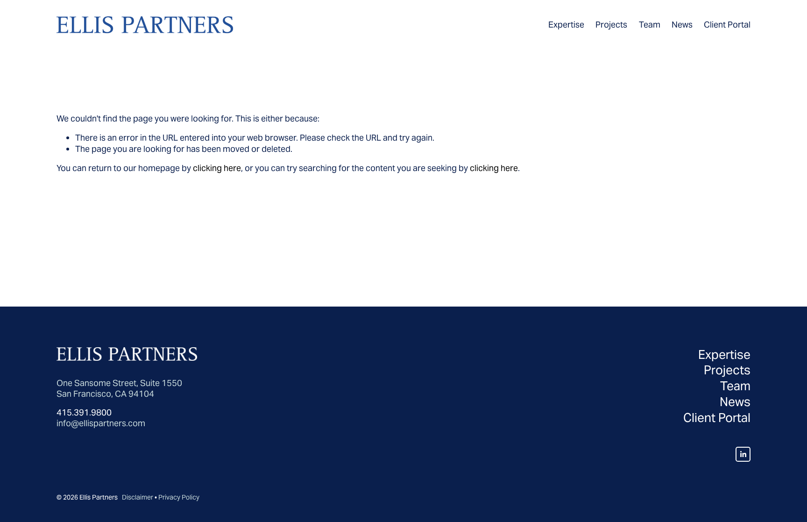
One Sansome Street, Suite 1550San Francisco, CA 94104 (119, 388)
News (682, 24)
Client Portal (727, 24)
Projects (611, 24)
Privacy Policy (178, 497)
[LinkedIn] (743, 454)
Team (649, 24)
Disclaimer (137, 497)
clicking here (217, 168)
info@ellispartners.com (101, 423)
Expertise (566, 24)
